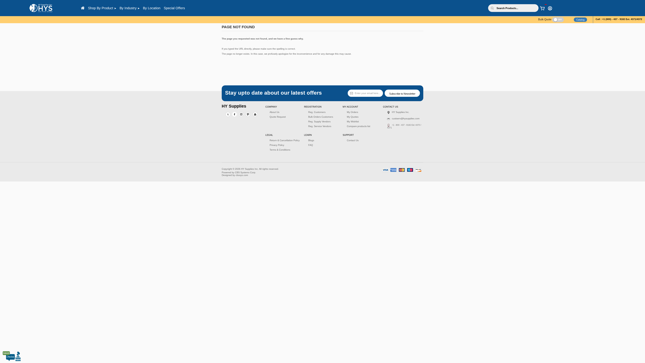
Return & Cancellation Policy (285, 140)
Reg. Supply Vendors (319, 121)
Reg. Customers (317, 112)
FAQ (310, 145)
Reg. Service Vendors (319, 126)
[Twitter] (228, 114)
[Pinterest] (248, 114)
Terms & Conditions (280, 149)
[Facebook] (234, 114)
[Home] (82, 8)
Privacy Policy (277, 145)
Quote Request (278, 116)
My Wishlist (353, 121)
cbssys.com (242, 175)
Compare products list (358, 126)
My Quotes (352, 116)
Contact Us (353, 140)
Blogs (311, 140)
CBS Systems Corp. (245, 172)
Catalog (580, 19)
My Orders (352, 112)
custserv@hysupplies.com (406, 118)
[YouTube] (255, 114)
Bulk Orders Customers (320, 116)
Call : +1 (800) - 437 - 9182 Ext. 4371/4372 (619, 19)
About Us (274, 112)
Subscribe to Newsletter (402, 93)
